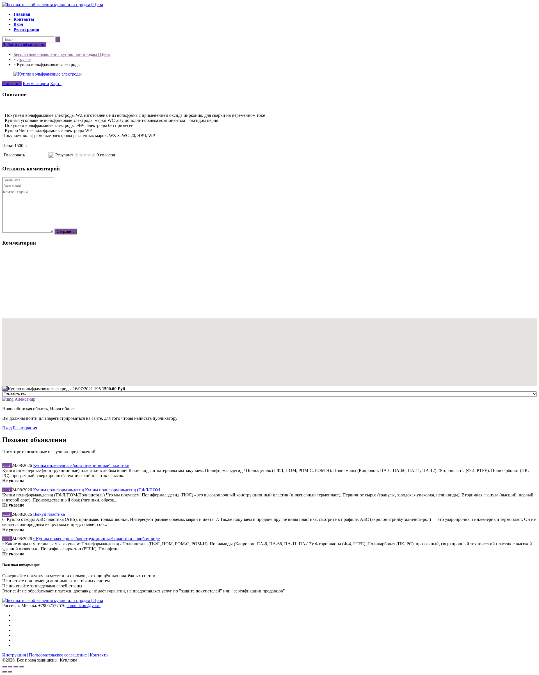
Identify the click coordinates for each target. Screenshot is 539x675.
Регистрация (25, 427)
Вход (7, 427)
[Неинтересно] (30, 155)
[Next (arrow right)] (10, 671)
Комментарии (36, 83)
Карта (55, 83)
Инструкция (14, 655)
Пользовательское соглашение (58, 655)
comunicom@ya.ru (84, 605)
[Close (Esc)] (4, 666)
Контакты (99, 655)
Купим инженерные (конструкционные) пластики (81, 465)
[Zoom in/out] (21, 666)
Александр (25, 399)
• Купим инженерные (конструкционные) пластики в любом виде (96, 538)
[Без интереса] (28, 155)
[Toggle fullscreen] (15, 666)
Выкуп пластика (49, 514)
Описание (12, 83)
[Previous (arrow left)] (4, 671)
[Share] (10, 666)
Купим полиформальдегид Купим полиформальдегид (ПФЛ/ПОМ (96, 489)
